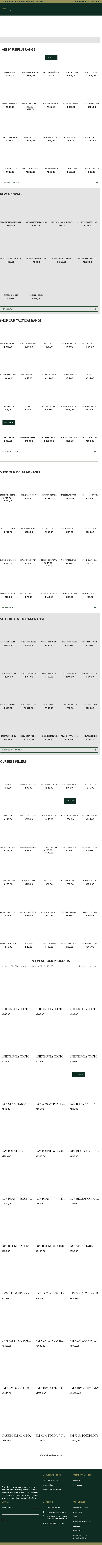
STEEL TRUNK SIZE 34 (28, 673)
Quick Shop (16, 996)
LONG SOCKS (8, 816)
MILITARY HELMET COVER (51, 137)
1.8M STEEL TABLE (82, 1246)
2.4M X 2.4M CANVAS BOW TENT (23, 1341)
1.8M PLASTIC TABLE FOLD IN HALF (59, 1199)
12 (41, 966)
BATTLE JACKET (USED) (51, 72)
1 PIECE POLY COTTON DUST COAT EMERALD (76, 495)
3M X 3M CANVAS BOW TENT (55, 1341)
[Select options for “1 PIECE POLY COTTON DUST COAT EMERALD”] (30, 996)
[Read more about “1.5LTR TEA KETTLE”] (98, 1091)
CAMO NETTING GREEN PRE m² (10, 847)
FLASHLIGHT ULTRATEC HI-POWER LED (54, 406)
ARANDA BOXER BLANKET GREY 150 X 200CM (56, 736)
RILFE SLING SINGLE (11, 295)
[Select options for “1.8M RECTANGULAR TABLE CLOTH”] (98, 1186)
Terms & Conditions (50, 1480)
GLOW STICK (28, 943)
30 (52, 966)
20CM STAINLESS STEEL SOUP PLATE (89, 222)
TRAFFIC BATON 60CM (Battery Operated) (15, 343)
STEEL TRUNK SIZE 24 (49, 705)
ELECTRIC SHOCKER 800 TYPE (71, 437)
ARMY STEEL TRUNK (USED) (31, 169)
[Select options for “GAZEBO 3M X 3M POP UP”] (30, 1423)
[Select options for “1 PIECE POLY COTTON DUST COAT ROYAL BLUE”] (30, 1044)
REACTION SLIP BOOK (69, 375)
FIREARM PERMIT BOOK (8, 375)
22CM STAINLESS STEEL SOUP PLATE (12, 258)
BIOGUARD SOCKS (90, 912)
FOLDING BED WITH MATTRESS (72, 705)
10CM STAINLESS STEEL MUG (55, 1293)
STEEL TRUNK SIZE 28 (28, 642)
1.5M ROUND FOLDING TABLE (21, 1151)
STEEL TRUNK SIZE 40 (69, 642)
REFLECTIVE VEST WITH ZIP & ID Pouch (33, 560)
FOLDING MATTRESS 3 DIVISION (72, 736)
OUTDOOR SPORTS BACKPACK (36, 222)
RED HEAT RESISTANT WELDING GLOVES (34, 594)
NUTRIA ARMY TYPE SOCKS (50, 784)
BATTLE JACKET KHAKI (8, 437)
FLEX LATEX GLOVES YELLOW (9, 594)
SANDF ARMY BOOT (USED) (52, 169)
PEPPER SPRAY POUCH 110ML (71, 343)
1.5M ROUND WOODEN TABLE (55, 1151)
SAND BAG (8, 784)
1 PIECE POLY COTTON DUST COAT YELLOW (35, 529)
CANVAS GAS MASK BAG (9, 560)
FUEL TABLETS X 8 (69, 847)
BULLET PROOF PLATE (49, 437)
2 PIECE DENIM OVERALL (49, 560)
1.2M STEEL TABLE (14, 1104)
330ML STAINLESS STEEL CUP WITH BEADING (56, 912)
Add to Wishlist (23, 996)
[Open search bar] (9, 9)
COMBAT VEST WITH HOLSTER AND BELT (75, 406)
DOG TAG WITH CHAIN (8, 943)
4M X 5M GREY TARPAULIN (87, 258)
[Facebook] (3, 1519)
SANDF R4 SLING (10, 72)
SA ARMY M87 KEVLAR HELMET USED (14, 104)
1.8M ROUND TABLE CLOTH (20, 1246)
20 (48, 966)
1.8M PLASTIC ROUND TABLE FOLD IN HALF (31, 1199)
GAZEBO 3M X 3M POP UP (19, 1435)
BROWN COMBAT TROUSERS (30, 912)
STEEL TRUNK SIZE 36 (8, 673)
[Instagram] (8, 1519)
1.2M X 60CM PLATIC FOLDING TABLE (61, 1104)
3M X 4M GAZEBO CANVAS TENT (23, 1388)
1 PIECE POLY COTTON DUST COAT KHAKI (55, 495)
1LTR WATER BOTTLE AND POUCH (72, 881)
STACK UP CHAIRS (28, 881)
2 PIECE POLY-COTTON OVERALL (11, 495)
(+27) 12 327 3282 (53, 1507)
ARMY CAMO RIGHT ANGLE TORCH (32, 375)
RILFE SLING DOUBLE (36, 295)
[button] (30, 1091)
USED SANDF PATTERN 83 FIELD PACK (35, 72)
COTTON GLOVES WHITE (69, 594)
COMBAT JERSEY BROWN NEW (51, 943)
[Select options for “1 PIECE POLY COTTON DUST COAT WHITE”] (64, 1044)
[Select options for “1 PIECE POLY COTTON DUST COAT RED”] (98, 996)
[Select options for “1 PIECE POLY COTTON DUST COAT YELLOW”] (98, 1044)
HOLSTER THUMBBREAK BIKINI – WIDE (33, 437)
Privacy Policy (48, 1485)
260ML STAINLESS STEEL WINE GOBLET (13, 222)
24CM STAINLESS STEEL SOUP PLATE (38, 258)
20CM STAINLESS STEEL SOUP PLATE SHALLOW (67, 222)
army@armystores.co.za (56, 1512)
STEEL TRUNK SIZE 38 (90, 736)
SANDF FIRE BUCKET (31, 137)
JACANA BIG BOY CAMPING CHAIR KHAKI (65, 258)
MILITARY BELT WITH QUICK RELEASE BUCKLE (56, 375)
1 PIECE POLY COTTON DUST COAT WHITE (14, 529)
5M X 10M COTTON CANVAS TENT (58, 1388)
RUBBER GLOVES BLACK (90, 560)
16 (44, 966)
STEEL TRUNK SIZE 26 (69, 673)
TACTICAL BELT (90, 375)
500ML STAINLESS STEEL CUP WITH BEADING (36, 784)
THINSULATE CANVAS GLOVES (71, 560)
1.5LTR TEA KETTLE (82, 1104)
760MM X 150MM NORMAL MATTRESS (13, 705)
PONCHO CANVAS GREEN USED (13, 137)
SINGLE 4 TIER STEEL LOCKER (30, 736)
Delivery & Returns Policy (52, 1490)
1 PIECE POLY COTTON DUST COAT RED (54, 529)
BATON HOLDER (8, 406)
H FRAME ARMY (71, 169)
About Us (76, 1480)
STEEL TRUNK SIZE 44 (28, 705)
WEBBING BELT (49, 343)
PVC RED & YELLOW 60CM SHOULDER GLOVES (57, 594)
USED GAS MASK (90, 529)
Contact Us (77, 1485)
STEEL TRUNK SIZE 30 (90, 705)
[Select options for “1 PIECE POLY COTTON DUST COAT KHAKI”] (64, 996)
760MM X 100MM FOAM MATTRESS (53, 673)
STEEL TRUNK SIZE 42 (8, 736)
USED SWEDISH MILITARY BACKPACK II (56, 104)
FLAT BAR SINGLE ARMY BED (10, 642)
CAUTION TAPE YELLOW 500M (71, 529)
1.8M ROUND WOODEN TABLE (55, 1246)
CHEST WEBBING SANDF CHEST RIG (33, 343)
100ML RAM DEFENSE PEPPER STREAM (28, 1293)
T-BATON (28, 406)
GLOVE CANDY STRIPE (28, 495)
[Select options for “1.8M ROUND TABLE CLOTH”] (30, 1233)
